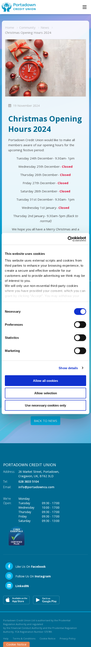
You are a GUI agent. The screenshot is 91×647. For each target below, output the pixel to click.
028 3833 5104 (28, 482)
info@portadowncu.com (36, 487)
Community (27, 27)
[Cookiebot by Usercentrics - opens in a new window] (67, 239)
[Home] (17, 7)
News (45, 27)
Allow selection (45, 393)
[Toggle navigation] (84, 7)
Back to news (45, 421)
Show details (68, 368)
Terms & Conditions (24, 638)
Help (5, 638)
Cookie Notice (47, 638)
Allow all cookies (45, 380)
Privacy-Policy (68, 638)
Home (9, 27)
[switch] (80, 324)
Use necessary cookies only (45, 405)
